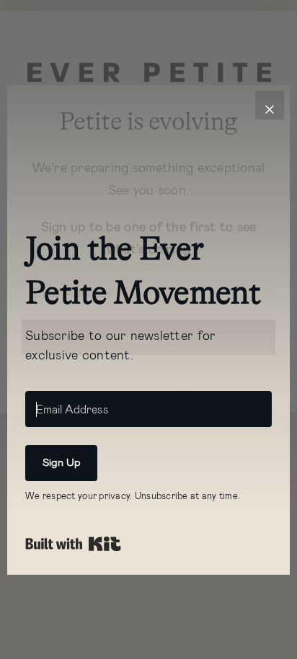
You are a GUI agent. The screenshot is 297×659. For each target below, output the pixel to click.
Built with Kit (73, 544)
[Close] (269, 105)
